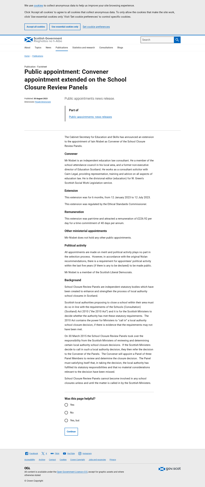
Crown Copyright (77, 459)
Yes (72, 404)
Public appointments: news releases (90, 117)
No (72, 412)
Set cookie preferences (96, 26)
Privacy (113, 459)
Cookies (63, 459)
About (27, 47)
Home (27, 56)
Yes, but (74, 420)
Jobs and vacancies (97, 459)
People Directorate (43, 102)
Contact (52, 459)
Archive (42, 459)
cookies (38, 5)
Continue (71, 431)
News (48, 47)
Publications (62, 47)
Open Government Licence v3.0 (72, 472)
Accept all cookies (36, 26)
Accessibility (29, 459)
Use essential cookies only (65, 26)
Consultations (106, 47)
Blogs (120, 47)
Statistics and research (83, 47)
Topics (38, 47)
